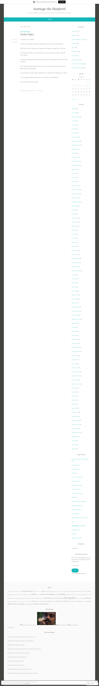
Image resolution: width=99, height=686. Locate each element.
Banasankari (20, 591)
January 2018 (75, 299)
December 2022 (76, 165)
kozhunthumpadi (74, 594)
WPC (49, 604)
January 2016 (75, 343)
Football (9, 594)
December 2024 (76, 141)
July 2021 (74, 173)
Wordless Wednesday (40, 604)
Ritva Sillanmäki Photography (79, 501)
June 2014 (74, 396)
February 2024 (75, 157)
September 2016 (76, 319)
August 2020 (75, 206)
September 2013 (76, 432)
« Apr (73, 99)
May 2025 (74, 129)
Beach (31, 591)
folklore (89, 591)
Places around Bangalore (80, 598)
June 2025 (74, 125)
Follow (75, 570)
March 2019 (74, 246)
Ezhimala (75, 591)
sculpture (20, 601)
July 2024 (74, 153)
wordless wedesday (28, 604)
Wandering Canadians (77, 485)
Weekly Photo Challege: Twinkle (16, 661)
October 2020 (75, 198)
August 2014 (75, 388)
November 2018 (76, 262)
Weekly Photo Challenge (78, 64)
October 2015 (75, 355)
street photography (27, 601)
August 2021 (75, 169)
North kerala (48, 598)
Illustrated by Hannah (77, 538)
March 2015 (74, 363)
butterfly (43, 591)
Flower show (85, 591)
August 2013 (75, 436)
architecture (75, 31)
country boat (66, 591)
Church (62, 591)
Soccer (23, 601)
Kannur (43, 594)
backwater (15, 591)
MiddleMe (74, 534)
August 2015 (75, 359)
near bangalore (35, 598)
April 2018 (74, 287)
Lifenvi (73, 521)
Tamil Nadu (74, 55)
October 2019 (75, 222)
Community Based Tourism (78, 39)
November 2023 (76, 161)
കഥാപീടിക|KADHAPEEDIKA (78, 525)
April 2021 (74, 181)
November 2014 (76, 376)
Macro (85, 594)
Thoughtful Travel (76, 530)
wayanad (88, 601)
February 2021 (75, 185)
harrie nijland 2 (75, 513)
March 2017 (74, 303)
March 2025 (74, 133)
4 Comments (39, 90)
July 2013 (74, 440)
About (50, 19)
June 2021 (74, 177)
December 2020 (76, 189)
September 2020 (76, 202)
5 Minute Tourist (75, 481)
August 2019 (75, 226)
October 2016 (75, 315)
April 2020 (74, 214)
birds (38, 591)
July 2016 (74, 327)
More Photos (11, 627)
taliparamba (38, 601)
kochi (70, 594)
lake (79, 594)
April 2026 (74, 108)
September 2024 (76, 145)
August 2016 (75, 323)
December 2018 (76, 258)
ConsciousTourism (76, 489)
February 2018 (75, 295)
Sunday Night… (27, 34)
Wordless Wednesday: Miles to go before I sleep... (20, 669)
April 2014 (74, 404)
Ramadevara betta (11, 601)
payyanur (61, 598)
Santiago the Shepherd (49, 9)
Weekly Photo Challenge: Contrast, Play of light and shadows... (23, 673)
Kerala (73, 47)
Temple (49, 601)
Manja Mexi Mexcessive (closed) (79, 517)
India (33, 594)
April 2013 (74, 448)
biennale (35, 591)
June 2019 (74, 234)
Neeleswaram (41, 598)
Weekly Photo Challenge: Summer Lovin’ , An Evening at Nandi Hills (24, 649)
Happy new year (20, 594)
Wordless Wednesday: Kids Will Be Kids (17, 657)
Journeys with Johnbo (77, 493)
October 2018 (75, 266)
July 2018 (74, 274)
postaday (88, 598)
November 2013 (76, 424)
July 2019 (74, 230)
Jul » (76, 99)
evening (71, 591)
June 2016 (74, 331)
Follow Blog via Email (81, 554)
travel (66, 601)
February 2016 (75, 339)
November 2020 (76, 193)
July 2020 (74, 210)
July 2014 (74, 392)
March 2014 (74, 408)
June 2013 (74, 444)
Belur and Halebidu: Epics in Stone (16, 665)
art (12, 591)
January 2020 (75, 218)
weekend (33, 90)
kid (66, 594)
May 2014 (74, 400)
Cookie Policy (27, 683)
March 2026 (74, 113)
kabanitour (38, 594)
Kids (68, 594)
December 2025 (76, 117)
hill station (25, 594)
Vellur (79, 601)
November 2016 (76, 311)
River (17, 601)
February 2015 (75, 367)
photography (70, 597)
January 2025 (75, 137)
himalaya (29, 594)
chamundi (59, 591)
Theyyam (59, 601)
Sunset (33, 601)
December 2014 (76, 372)
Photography (75, 51)
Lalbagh (82, 594)
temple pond (53, 601)
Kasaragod (56, 594)
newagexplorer (75, 465)
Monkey (9, 598)
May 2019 (74, 238)
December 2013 (76, 420)
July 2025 (74, 121)
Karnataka (74, 43)
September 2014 (76, 384)
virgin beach (84, 601)
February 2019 (75, 250)
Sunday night (27, 90)
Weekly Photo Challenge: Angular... (16, 645)
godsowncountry (14, 594)
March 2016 (74, 335)
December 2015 (76, 347)
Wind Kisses (74, 497)
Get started (61, 1)
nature (30, 598)
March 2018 (74, 291)
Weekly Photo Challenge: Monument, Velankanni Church (22, 637)
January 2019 (75, 254)
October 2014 (75, 380)
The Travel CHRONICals (77, 477)
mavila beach (89, 594)
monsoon (13, 598)
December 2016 (76, 307)
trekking (70, 601)
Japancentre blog (76, 509)
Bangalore (74, 35)
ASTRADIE (74, 473)
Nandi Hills (26, 598)
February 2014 (75, 412)
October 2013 (75, 428)
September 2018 (76, 270)
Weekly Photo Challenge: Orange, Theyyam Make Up (21, 641)
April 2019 (74, 242)
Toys (63, 601)
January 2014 (75, 416)
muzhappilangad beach (19, 598)
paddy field (54, 598)
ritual (15, 601)
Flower (81, 591)
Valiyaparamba (75, 601)
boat (40, 591)
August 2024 (75, 149)
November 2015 (76, 351)
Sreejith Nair (14, 42)
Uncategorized (25, 31)
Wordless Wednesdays (77, 68)
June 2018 (74, 278)
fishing (78, 591)
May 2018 (74, 282)
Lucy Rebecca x (76, 469)
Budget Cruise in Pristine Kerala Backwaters (18, 653)
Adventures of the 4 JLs (77, 505)
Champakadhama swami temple (51, 591)
